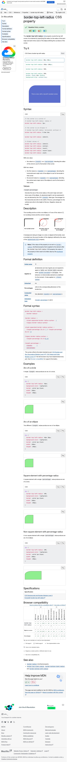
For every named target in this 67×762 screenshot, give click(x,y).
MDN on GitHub (27, 743)
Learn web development (51, 734)
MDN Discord (27, 740)
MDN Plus (4, 743)
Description (5, 26)
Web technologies (49, 732)
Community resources (29, 734)
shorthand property (33, 253)
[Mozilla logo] (6, 752)
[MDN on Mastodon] (11, 724)
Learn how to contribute (32, 685)
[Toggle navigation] (65, 9)
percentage (43, 299)
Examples (5, 34)
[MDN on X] (8, 724)
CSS (44, 36)
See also (4, 42)
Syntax (4, 23)
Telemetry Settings (35, 752)
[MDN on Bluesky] (5, 724)
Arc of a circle (30, 367)
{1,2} (47, 338)
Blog (2, 734)
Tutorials (46, 740)
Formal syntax (6, 31)
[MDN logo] (4, 716)
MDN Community (28, 732)
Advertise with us (6, 740)
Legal (45, 752)
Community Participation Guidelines (24, 755)
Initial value (28, 264)
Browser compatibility (8, 39)
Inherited (28, 283)
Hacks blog (47, 746)
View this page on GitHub (32, 694)
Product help (5, 746)
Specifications (6, 36)
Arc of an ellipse (31, 421)
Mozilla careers (5, 737)
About (3, 732)
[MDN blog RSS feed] (14, 724)
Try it (3, 21)
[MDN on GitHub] (2, 724)
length (38, 299)
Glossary (47, 743)
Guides (46, 737)
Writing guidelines (28, 737)
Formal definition (7, 29)
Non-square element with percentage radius (43, 531)
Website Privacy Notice (21, 752)
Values (26, 186)
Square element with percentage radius (41, 475)
